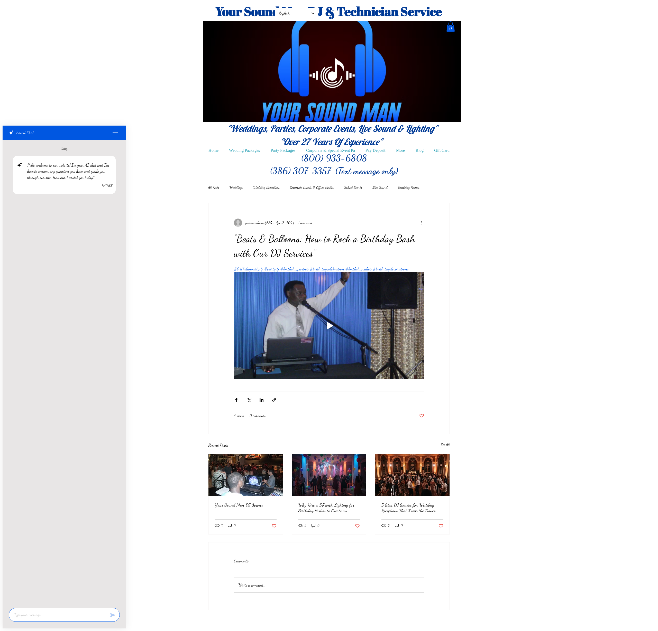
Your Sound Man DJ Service (239, 505)
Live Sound (380, 187)
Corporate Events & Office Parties (312, 187)
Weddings (236, 187)
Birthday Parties (408, 187)
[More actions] (421, 223)
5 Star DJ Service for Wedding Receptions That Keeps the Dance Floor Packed (408, 507)
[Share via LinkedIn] (261, 399)
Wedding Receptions (266, 187)
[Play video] (329, 325)
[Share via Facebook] (236, 399)
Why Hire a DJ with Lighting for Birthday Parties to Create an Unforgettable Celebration (326, 507)
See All (445, 444)
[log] (64, 372)
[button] (450, 26)
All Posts (213, 187)
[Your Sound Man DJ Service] (245, 475)
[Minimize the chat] (115, 133)
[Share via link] (274, 399)
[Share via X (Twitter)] (248, 399)
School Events (353, 187)
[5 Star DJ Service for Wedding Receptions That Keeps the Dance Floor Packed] (412, 475)
